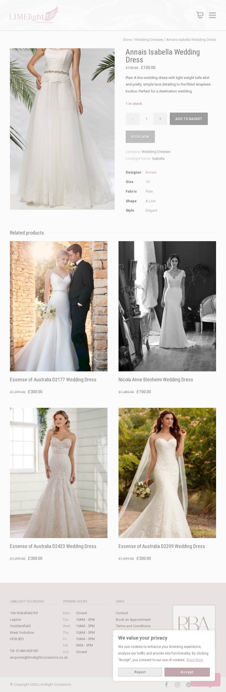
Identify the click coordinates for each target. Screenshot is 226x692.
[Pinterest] (188, 684)
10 (147, 182)
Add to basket (188, 119)
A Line (150, 201)
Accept (187, 672)
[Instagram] (177, 684)
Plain (149, 191)
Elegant (151, 210)
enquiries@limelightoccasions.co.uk (39, 657)
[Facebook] (166, 684)
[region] (164, 655)
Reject (140, 672)
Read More (195, 660)
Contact (122, 613)
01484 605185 (27, 651)
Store (127, 40)
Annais (151, 172)
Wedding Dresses (148, 40)
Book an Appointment (133, 620)
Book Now (140, 137)
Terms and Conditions (133, 626)
